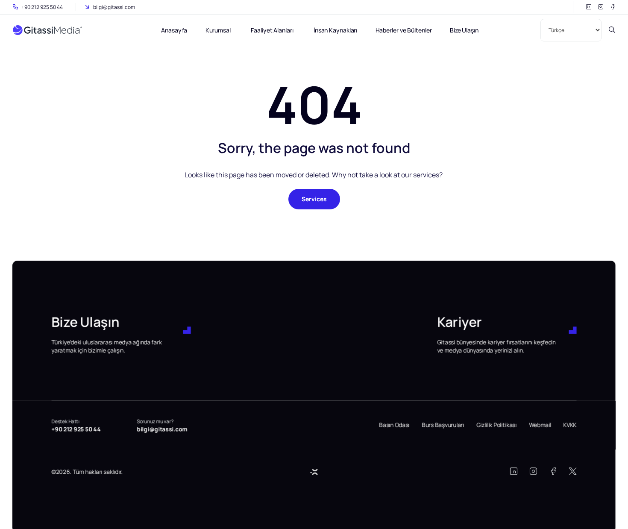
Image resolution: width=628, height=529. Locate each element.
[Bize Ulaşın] (187, 330)
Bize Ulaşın (86, 322)
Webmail (540, 425)
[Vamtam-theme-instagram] (600, 6)
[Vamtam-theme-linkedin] (588, 6)
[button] (87, 471)
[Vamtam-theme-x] (572, 471)
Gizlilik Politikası (496, 425)
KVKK (570, 425)
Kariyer (459, 322)
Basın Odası (394, 425)
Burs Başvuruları (443, 425)
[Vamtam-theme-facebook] (612, 6)
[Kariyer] (572, 330)
